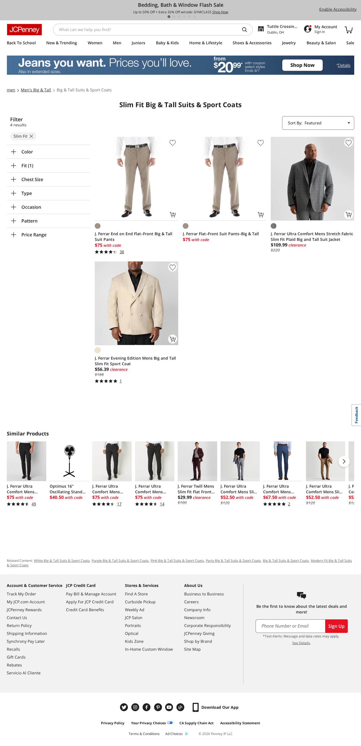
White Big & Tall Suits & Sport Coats (62, 560)
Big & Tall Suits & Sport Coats (286, 560)
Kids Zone (134, 641)
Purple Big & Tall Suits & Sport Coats (120, 560)
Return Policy (19, 625)
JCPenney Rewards (24, 609)
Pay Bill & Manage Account (91, 594)
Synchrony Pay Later (26, 641)
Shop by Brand (198, 641)
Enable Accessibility (337, 9)
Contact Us (17, 617)
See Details (301, 643)
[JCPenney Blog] (181, 707)
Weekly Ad (134, 609)
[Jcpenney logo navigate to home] (24, 29)
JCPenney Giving (199, 633)
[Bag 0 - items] (348, 29)
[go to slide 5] (189, 16)
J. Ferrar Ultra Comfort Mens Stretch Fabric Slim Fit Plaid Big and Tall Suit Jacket (312, 236)
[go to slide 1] (169, 16)
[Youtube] (169, 707)
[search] (246, 29)
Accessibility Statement (240, 723)
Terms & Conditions (144, 733)
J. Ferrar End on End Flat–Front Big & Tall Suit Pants (133, 236)
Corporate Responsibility (207, 625)
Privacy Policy (112, 723)
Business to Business (204, 594)
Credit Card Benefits (85, 609)
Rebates (14, 665)
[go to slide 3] (179, 16)
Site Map (192, 649)
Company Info (197, 609)
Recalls (13, 649)
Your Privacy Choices (148, 723)
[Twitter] (124, 707)
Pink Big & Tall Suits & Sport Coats (177, 560)
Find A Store (136, 594)
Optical (131, 633)
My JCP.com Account (26, 601)
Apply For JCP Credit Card (90, 601)
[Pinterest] (158, 707)
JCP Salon (133, 617)
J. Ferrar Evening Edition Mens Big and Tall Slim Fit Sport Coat (135, 360)
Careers (191, 601)
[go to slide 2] (174, 16)
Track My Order (21, 594)
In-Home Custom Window (149, 649)
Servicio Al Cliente (24, 672)
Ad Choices (174, 733)
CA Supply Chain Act (196, 723)
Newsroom (194, 617)
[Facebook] (147, 707)
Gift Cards (16, 657)
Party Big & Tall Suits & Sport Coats (233, 560)
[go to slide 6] (194, 16)
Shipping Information (27, 633)
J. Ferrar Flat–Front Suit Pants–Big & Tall (221, 233)
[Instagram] (136, 707)
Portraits (133, 625)
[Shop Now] (180, 65)
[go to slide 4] (184, 16)
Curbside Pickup (140, 601)
